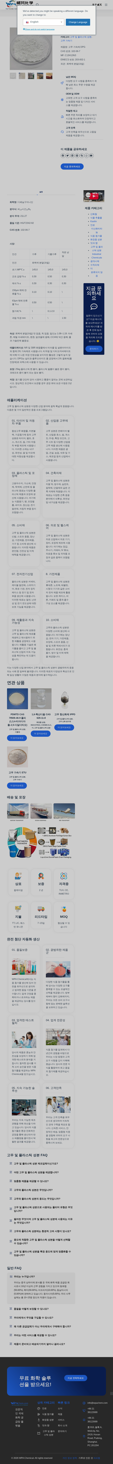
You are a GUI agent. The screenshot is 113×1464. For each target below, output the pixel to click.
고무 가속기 (66, 40)
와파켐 (96, 1458)
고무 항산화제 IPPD (64, 714)
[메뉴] (106, 5)
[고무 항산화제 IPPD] (64, 698)
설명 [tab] (41, 192)
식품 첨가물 (96, 236)
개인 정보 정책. (71, 1458)
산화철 (93, 214)
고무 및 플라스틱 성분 (81, 37)
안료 (92, 225)
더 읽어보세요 (16, 738)
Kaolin (93, 221)
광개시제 (94, 261)
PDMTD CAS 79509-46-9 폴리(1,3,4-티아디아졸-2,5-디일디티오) (17, 719)
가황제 (17, 732)
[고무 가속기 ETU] (17, 757)
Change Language (78, 22)
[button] (63, 155)
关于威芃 (97, 5)
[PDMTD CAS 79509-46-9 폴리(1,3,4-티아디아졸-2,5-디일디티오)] (17, 698)
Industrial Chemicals (41, 725)
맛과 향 (94, 243)
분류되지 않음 (97, 274)
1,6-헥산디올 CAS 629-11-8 (41, 716)
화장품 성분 (41, 722)
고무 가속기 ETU (17, 772)
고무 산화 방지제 (65, 721)
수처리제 (94, 265)
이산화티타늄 (96, 230)
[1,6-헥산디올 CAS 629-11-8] (41, 698)
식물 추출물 (96, 218)
